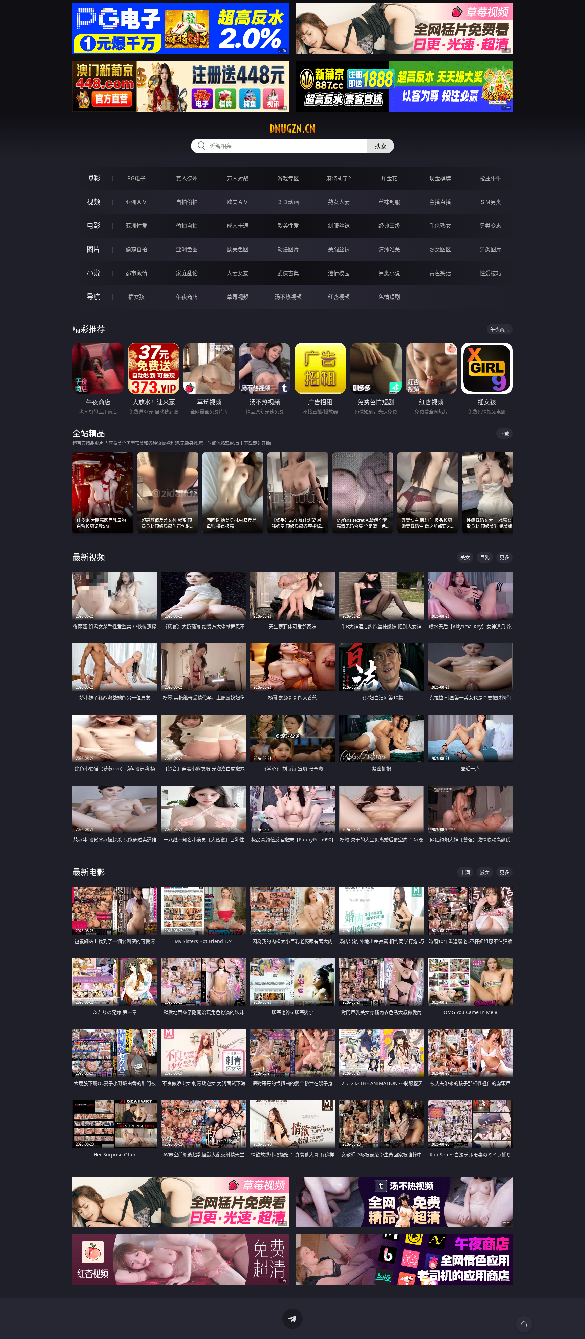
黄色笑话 (440, 273)
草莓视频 (237, 297)
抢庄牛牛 (490, 178)
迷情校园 (339, 273)
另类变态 (490, 225)
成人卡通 (237, 225)
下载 (504, 433)
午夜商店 (187, 297)
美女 (465, 557)
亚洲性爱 (136, 225)
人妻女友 (237, 273)
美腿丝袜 (339, 249)
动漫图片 (288, 249)
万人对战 (237, 178)
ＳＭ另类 (490, 202)
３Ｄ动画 (288, 202)
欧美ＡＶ (237, 202)
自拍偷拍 (187, 202)
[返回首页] (524, 1324)
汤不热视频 (288, 297)
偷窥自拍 (136, 249)
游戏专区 (288, 178)
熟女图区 (440, 249)
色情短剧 (389, 297)
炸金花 (389, 178)
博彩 (93, 178)
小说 (93, 273)
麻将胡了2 (338, 178)
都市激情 (136, 273)
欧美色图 (237, 249)
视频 (93, 201)
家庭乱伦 (187, 273)
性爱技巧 (490, 273)
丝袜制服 (389, 202)
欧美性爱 (288, 225)
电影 (93, 225)
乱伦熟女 (440, 225)
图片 (93, 249)
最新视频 (88, 557)
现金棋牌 (440, 178)
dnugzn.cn (292, 128)
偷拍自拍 (187, 225)
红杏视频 (339, 297)
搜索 (380, 146)
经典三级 (389, 225)
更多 (504, 557)
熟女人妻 (339, 202)
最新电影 (88, 871)
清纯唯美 (389, 249)
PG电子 (136, 178)
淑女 (485, 872)
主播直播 (440, 202)
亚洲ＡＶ (136, 202)
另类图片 (490, 249)
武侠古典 (288, 273)
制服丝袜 (339, 225)
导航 (93, 296)
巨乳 (485, 557)
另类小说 (389, 273)
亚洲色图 (187, 249)
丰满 (465, 872)
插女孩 (136, 297)
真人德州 (187, 178)
